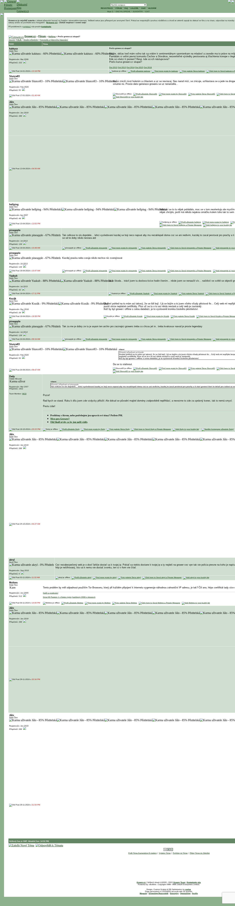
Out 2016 (148, 67)
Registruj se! (52, 23)
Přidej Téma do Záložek (200, 853)
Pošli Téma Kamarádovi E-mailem (142, 853)
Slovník (12, 40)
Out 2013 (122, 67)
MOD (24, 394)
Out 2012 (113, 67)
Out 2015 (139, 67)
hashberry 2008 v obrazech (83, 597)
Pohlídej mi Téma (180, 853)
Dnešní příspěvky (31, 40)
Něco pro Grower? (60, 418)
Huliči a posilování (50, 593)
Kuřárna (52, 36)
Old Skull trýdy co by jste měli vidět (68, 422)
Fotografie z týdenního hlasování (54, 40)
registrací (27, 27)
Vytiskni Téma (165, 853)
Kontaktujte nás (194, 882)
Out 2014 (130, 67)
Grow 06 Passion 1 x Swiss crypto (57, 597)
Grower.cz (30, 36)
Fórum (42, 36)
